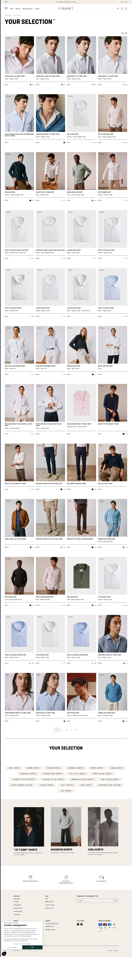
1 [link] (56, 730)
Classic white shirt (74, 251)
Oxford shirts (53, 768)
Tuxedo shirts (46, 785)
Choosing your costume (110, 785)
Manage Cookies (50, 929)
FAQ (46, 899)
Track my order (49, 905)
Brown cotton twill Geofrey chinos (80, 539)
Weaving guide (18, 911)
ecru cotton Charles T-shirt (15, 483)
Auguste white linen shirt (45, 193)
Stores (123, 2)
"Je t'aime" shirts (25, 849)
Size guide (17, 899)
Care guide (17, 914)
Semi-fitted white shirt (106, 251)
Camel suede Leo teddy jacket (15, 539)
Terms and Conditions (51, 923)
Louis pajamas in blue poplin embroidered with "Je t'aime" (19, 135)
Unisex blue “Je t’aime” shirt (45, 714)
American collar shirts (82, 779)
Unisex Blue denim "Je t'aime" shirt (47, 135)
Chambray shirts (75, 768)
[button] (6, 8)
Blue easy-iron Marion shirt (46, 367)
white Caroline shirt (105, 367)
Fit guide (16, 901)
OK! (32, 947)
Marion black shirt (73, 367)
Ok (116, 900)
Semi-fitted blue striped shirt (15, 656)
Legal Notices (49, 926)
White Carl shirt (76, 135)
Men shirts (14, 768)
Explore (16, 896)
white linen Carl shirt (106, 135)
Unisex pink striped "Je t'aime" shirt (79, 425)
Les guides (66, 791)
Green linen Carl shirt (75, 193)
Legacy (47, 921)
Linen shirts (117, 768)
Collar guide (17, 905)
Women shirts (33, 768)
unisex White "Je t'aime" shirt (77, 78)
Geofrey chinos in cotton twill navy (49, 483)
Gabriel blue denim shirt (106, 540)
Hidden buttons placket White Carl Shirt (50, 251)
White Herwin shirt (105, 193)
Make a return (49, 901)
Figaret (115, 950)
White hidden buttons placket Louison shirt (18, 426)
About (16, 921)
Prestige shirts (28, 774)
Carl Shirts (95, 849)
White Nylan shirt (77, 714)
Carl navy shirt (14, 193)
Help (47, 896)
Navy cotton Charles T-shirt (108, 424)
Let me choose (12, 947)
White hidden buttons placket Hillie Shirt (49, 426)
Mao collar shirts (110, 779)
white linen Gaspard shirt (45, 598)
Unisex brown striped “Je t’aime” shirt (18, 714)
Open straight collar (21, 785)
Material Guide (18, 908)
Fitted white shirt (105, 598)
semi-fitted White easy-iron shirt (17, 251)
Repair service (49, 908)
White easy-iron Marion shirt (15, 367)
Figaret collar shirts (24, 779)
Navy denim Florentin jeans (76, 483)
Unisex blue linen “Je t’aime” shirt (109, 656)
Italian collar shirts (53, 779)
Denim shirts (97, 768)
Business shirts (61, 849)
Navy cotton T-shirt (105, 483)
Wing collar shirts (102, 774)
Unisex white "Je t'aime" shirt (15, 78)
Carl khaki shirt (75, 598)
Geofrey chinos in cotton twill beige (49, 539)
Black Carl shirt (13, 598)
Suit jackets (67, 785)
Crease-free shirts (53, 774)
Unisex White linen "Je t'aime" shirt (48, 78)
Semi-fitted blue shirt (106, 309)
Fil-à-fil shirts (77, 774)
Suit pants (86, 785)
